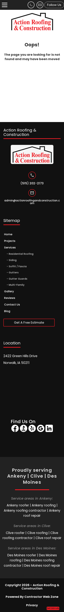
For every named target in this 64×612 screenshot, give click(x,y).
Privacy (32, 605)
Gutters (14, 272)
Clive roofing (37, 533)
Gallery (9, 291)
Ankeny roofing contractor (25, 510)
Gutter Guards (18, 278)
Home (8, 234)
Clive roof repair (48, 538)
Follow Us (54, 5)
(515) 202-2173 (32, 183)
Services (10, 247)
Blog (7, 311)
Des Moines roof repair (42, 565)
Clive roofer (15, 533)
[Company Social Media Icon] (15, 431)
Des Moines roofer (21, 555)
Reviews (9, 298)
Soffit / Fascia (18, 266)
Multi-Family (16, 285)
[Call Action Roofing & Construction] (31, 7)
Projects (9, 241)
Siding (13, 260)
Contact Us (12, 305)
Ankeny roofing (44, 505)
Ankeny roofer (18, 505)
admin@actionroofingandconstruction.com (32, 202)
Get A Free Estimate (29, 322)
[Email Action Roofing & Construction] (40, 7)
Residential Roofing (21, 254)
